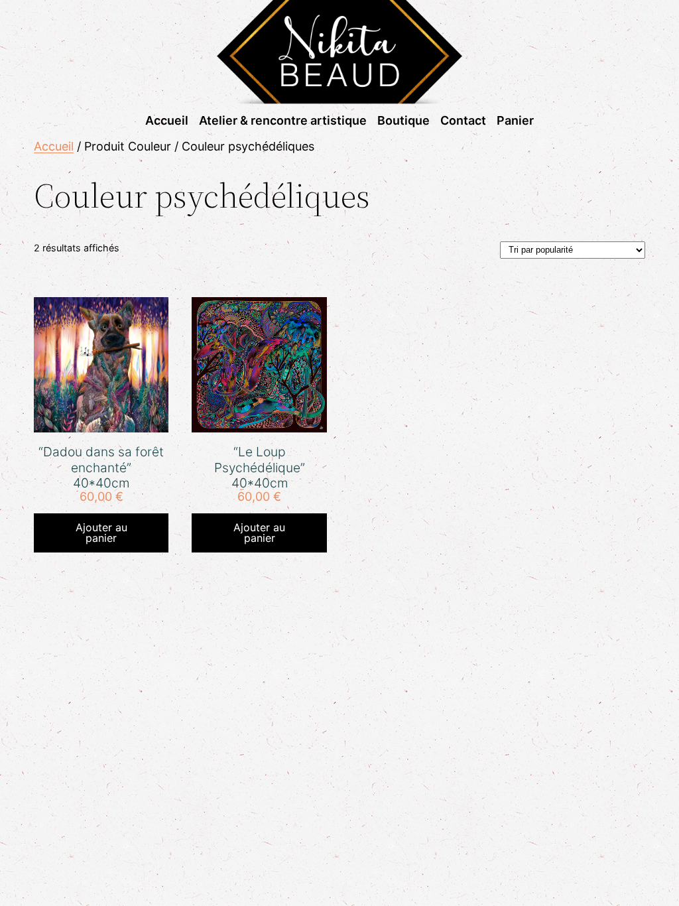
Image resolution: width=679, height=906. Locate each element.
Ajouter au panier (101, 533)
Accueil (54, 146)
